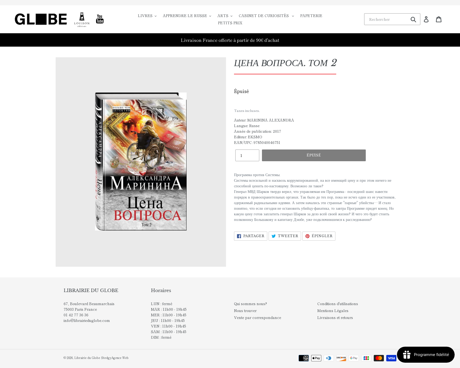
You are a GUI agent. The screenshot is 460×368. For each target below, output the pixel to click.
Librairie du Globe (87, 357)
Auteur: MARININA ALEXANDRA (264, 120)
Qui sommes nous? (250, 303)
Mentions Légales (332, 310)
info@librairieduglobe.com (87, 320)
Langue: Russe (247, 125)
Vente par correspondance (257, 317)
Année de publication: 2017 (257, 131)
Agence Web (120, 357)
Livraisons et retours (335, 317)
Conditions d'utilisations (337, 303)
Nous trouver (245, 310)
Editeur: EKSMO (248, 136)
